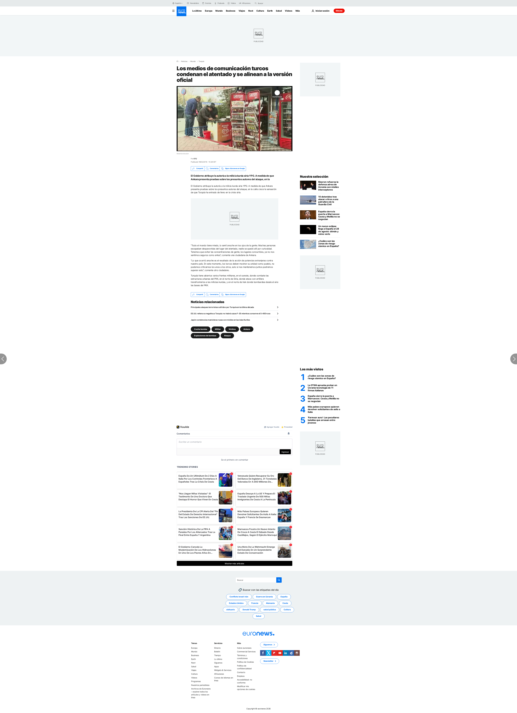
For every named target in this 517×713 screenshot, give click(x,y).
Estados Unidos (236, 603)
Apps (216, 666)
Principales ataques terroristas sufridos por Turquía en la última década (222, 307)
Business (230, 10)
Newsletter (268, 661)
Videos (288, 10)
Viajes (242, 10)
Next (250, 10)
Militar (218, 329)
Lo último (197, 10)
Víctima (232, 329)
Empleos (240, 676)
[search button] (256, 3)
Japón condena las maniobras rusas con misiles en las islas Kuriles (220, 320)
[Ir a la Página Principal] (181, 11)
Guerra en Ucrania (264, 596)
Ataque (227, 335)
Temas (194, 643)
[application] (234, 118)
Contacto (241, 672)
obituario (230, 609)
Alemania (270, 603)
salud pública (269, 609)
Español (178, 3)
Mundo (219, 10)
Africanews (219, 674)
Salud (279, 10)
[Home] (177, 61)
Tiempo (217, 655)
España (284, 596)
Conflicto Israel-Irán (239, 596)
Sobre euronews (244, 648)
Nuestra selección (314, 177)
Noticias (184, 61)
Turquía (201, 61)
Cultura (260, 10)
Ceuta (285, 603)
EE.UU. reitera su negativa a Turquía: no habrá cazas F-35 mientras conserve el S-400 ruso (230, 313)
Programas (196, 681)
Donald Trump (249, 609)
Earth (270, 10)
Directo (339, 11)
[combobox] (269, 3)
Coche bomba (200, 329)
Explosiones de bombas (205, 335)
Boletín (217, 651)
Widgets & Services (222, 670)
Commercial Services (246, 651)
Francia (254, 603)
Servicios (218, 643)
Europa (208, 10)
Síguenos (218, 663)
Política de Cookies (245, 662)
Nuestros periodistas (200, 685)
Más (239, 643)
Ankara (246, 329)
